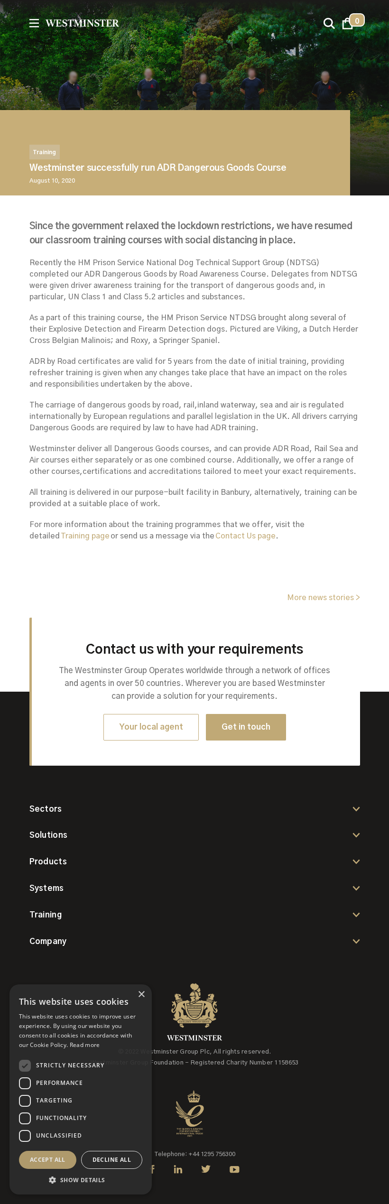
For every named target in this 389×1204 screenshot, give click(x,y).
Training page (86, 536)
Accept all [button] (47, 1160)
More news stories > (323, 598)
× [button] (141, 994)
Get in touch (246, 727)
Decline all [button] (112, 1160)
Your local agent (151, 727)
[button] (347, 23)
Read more (85, 1045)
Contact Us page (245, 536)
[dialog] (80, 1089)
